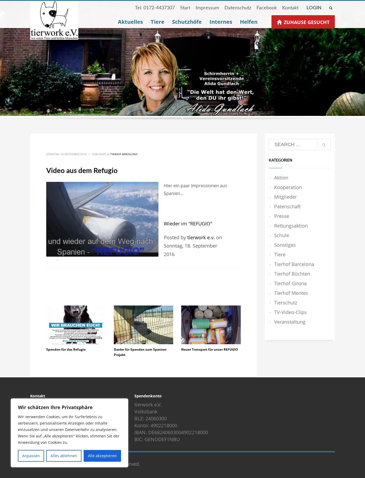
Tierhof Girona (290, 283)
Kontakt (290, 8)
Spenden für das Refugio (66, 349)
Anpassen (31, 455)
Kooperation (288, 187)
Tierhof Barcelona (123, 154)
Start (185, 8)
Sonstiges (285, 245)
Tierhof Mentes (291, 293)
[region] (69, 432)
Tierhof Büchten (292, 274)
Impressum (207, 8)
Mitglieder (285, 197)
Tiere (279, 254)
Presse (281, 216)
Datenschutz (237, 8)
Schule (281, 235)
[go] (324, 144)
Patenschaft (287, 206)
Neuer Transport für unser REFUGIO (209, 349)
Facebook (267, 8)
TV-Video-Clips (290, 312)
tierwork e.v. (201, 237)
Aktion (281, 177)
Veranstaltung (289, 322)
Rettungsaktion (291, 225)
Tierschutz (285, 302)
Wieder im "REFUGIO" (188, 223)
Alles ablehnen (64, 455)
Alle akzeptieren (102, 455)
